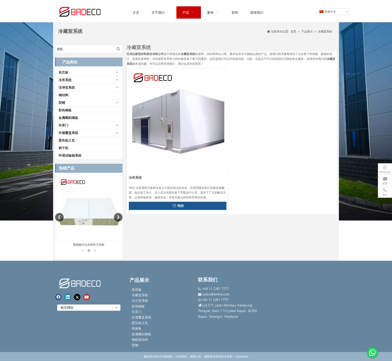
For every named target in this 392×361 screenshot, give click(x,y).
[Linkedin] (68, 297)
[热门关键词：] (118, 49)
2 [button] (89, 250)
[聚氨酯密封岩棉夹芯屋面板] (110, 208)
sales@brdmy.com (216, 294)
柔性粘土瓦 (67, 140)
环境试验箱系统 (70, 155)
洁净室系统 (67, 87)
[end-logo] (80, 283)
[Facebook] (58, 297)
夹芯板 (63, 72)
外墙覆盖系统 (68, 132)
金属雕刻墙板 (68, 117)
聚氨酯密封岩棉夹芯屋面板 (110, 244)
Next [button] (118, 217)
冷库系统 (65, 80)
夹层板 (136, 289)
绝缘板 (136, 328)
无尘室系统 (140, 300)
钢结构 (63, 95)
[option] (110, 211)
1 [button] (83, 250)
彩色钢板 (65, 110)
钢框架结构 (140, 339)
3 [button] (95, 250)
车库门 (63, 125)
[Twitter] (77, 297)
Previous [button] (59, 217)
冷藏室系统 (140, 295)
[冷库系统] (178, 119)
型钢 (62, 102)
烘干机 (63, 148)
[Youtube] (86, 297)
